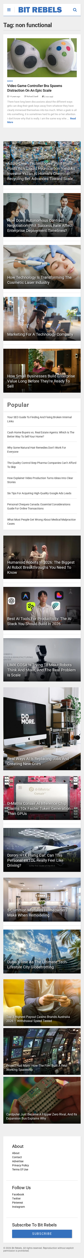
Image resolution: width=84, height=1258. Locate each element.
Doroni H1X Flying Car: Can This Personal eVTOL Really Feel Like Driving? (35, 860)
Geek (10, 81)
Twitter (16, 1198)
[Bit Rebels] (38, 13)
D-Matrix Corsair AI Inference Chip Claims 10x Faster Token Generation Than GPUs (39, 808)
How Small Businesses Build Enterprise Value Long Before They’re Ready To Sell (41, 381)
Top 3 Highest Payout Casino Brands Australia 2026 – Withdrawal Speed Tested (38, 1019)
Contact (17, 1157)
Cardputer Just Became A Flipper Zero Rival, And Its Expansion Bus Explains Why (41, 1116)
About (16, 1153)
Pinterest (17, 1202)
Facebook (18, 1194)
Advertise (17, 1161)
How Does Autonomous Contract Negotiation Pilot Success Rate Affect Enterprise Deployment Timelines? (40, 225)
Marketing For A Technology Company (40, 334)
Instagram (18, 1206)
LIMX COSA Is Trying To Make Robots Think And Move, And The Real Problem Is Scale (41, 670)
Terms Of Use (20, 1169)
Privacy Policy (20, 1165)
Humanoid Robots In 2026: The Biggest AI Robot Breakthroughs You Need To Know (41, 567)
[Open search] (77, 8)
